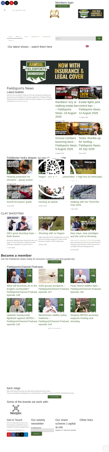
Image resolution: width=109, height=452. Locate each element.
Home (10, 36)
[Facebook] (3, 3)
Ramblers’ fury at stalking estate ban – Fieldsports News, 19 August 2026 (67, 109)
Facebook (24, 101)
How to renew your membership (89, 446)
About (17, 36)
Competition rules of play (87, 439)
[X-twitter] (7, 3)
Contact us (83, 423)
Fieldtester (34, 36)
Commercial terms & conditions (89, 436)
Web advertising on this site (88, 429)
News (26, 36)
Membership (47, 36)
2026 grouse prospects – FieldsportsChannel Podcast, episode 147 (54, 288)
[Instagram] (16, 3)
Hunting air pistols (48, 202)
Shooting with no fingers (51, 233)
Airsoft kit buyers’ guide (19, 202)
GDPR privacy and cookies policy (89, 442)
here (23, 430)
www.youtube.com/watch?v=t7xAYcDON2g (83, 240)
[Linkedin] (26, 434)
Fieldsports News (20, 88)
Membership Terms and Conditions (90, 449)
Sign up (36, 433)
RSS (16, 101)
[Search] (99, 38)
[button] (9, 59)
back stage (13, 388)
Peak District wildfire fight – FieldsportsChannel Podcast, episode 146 (85, 288)
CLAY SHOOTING (12, 213)
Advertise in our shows (86, 426)
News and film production (87, 433)
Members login (64, 2)
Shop (10, 40)
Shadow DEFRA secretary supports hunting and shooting (84, 318)
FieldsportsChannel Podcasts (25, 266)
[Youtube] (11, 3)
